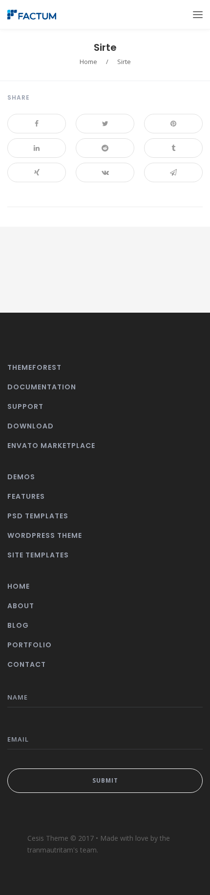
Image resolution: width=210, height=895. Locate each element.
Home (88, 61)
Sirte (105, 47)
